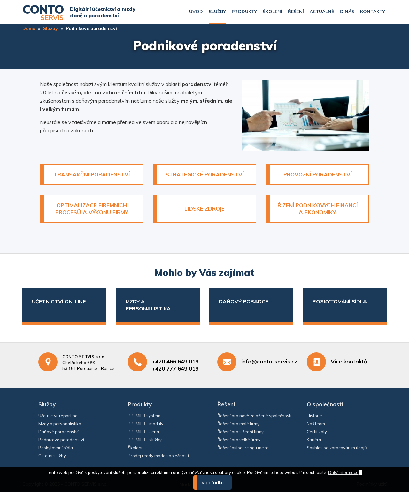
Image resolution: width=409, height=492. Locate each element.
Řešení (296, 11)
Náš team (316, 423)
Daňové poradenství (58, 431)
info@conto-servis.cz (269, 361)
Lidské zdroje (204, 208)
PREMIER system (144, 415)
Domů (28, 28)
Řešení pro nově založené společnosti (254, 415)
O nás (347, 11)
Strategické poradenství (204, 174)
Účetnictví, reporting (58, 415)
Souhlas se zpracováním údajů (337, 447)
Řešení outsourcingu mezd (243, 447)
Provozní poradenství (317, 174)
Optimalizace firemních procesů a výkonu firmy (91, 208)
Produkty (244, 11)
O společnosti (325, 404)
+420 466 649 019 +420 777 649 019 (175, 365)
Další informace (343, 472)
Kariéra (314, 439)
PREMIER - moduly (145, 423)
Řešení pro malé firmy (238, 423)
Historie (314, 415)
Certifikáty (317, 431)
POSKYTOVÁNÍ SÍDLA (340, 301)
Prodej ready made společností (158, 455)
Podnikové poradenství (61, 439)
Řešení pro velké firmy (238, 439)
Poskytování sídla (55, 447)
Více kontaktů (349, 361)
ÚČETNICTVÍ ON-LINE (59, 301)
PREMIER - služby (145, 439)
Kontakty (372, 11)
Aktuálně (322, 11)
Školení (272, 11)
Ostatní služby (52, 455)
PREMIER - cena (143, 431)
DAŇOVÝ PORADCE (243, 301)
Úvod (196, 11)
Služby (217, 11)
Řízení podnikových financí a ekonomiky (317, 208)
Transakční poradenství (92, 174)
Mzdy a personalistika (59, 423)
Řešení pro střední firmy (240, 431)
